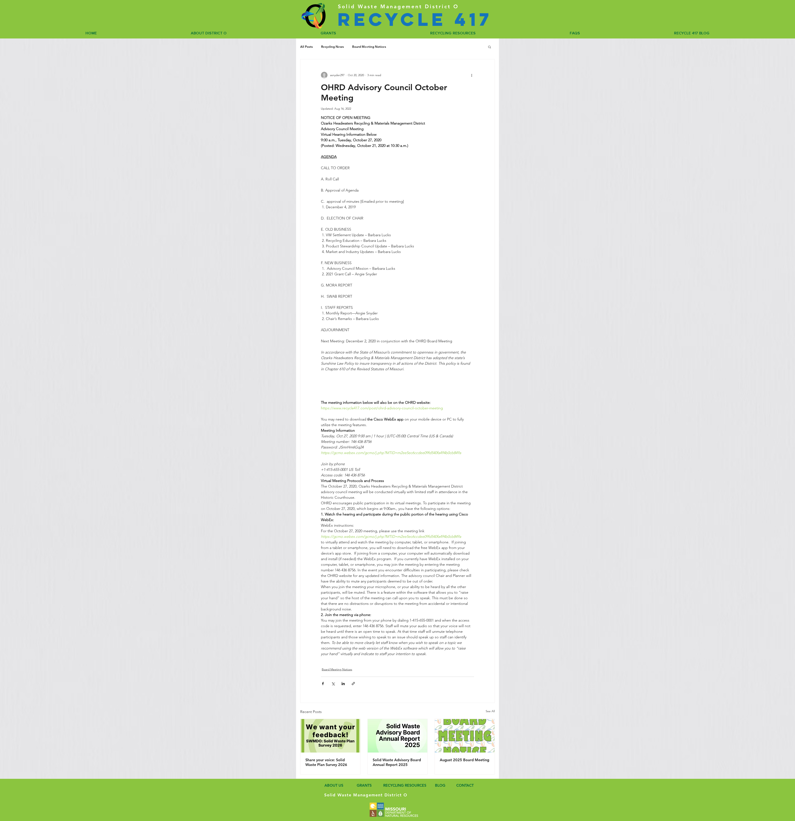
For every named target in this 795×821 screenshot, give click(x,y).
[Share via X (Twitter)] (333, 684)
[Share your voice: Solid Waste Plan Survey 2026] (330, 736)
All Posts (306, 47)
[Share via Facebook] (323, 684)
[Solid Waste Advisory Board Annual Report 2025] (398, 736)
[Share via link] (353, 684)
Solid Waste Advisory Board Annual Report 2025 (397, 762)
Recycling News (332, 47)
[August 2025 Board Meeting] (465, 736)
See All (490, 711)
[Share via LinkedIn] (343, 684)
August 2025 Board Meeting (464, 759)
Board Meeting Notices (369, 47)
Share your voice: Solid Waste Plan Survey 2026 (326, 762)
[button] (489, 46)
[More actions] (471, 75)
